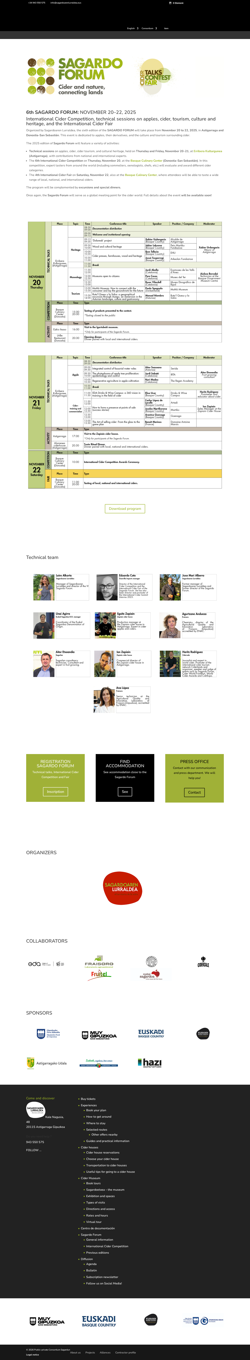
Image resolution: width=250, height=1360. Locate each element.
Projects (90, 1352)
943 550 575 (35, 1142)
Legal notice (32, 1354)
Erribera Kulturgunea (208, 151)
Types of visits (95, 1203)
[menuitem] (132, 29)
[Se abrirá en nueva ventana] (46, 972)
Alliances (105, 1352)
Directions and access (100, 1209)
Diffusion (87, 1259)
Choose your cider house (102, 1159)
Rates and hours (97, 1216)
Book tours (93, 1183)
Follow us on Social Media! (104, 1283)
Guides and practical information (107, 1141)
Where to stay (95, 1123)
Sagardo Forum (91, 1235)
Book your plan (96, 1110)
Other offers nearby (104, 1135)
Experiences (89, 1105)
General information (99, 1240)
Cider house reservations (103, 1153)
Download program (125, 508)
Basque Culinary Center (146, 161)
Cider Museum (90, 1178)
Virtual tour (94, 1222)
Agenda (91, 1264)
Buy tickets (88, 1099)
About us (75, 1352)
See (125, 791)
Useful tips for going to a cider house (110, 1172)
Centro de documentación (98, 1228)
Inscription (55, 791)
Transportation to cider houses (106, 1165)
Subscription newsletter (102, 1277)
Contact (194, 792)
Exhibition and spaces (100, 1196)
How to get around (98, 1117)
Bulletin (91, 1270)
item (166, 28)
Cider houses (89, 1147)
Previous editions (97, 1253)
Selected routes (96, 1130)
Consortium (147, 28)
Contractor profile (125, 1352)
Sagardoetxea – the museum (105, 1190)
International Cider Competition (107, 1246)
